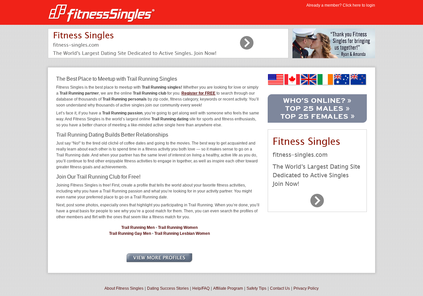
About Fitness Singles (123, 288)
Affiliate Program (228, 288)
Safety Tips (256, 288)
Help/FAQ (201, 288)
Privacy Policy (306, 288)
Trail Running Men (138, 227)
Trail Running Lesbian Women (182, 233)
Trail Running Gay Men (130, 233)
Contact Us (280, 288)
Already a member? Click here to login (340, 5)
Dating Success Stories (168, 288)
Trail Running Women (178, 227)
